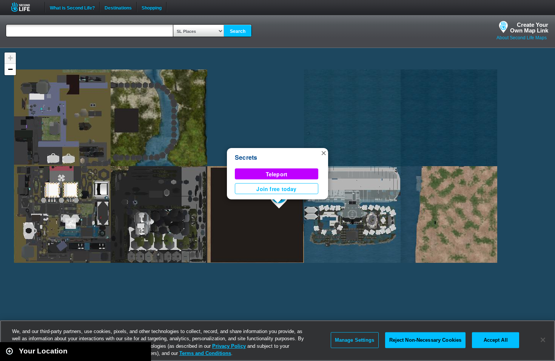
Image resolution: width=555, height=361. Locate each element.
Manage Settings (355, 340)
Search (237, 31)
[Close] (543, 340)
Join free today (276, 189)
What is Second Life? (72, 7)
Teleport (277, 174)
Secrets (246, 157)
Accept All (496, 340)
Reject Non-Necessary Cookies (425, 340)
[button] (323, 152)
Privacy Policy (229, 346)
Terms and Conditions (205, 353)
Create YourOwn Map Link (529, 28)
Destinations (118, 7)
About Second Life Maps (521, 37)
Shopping (152, 7)
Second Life (25, 7)
